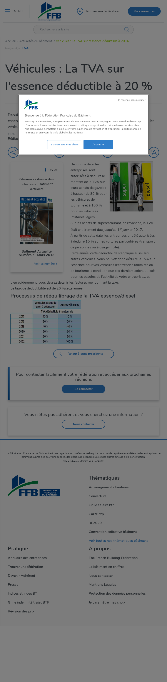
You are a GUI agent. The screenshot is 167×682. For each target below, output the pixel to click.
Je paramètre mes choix (64, 144)
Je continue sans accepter (131, 100)
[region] (83, 125)
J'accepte (98, 144)
